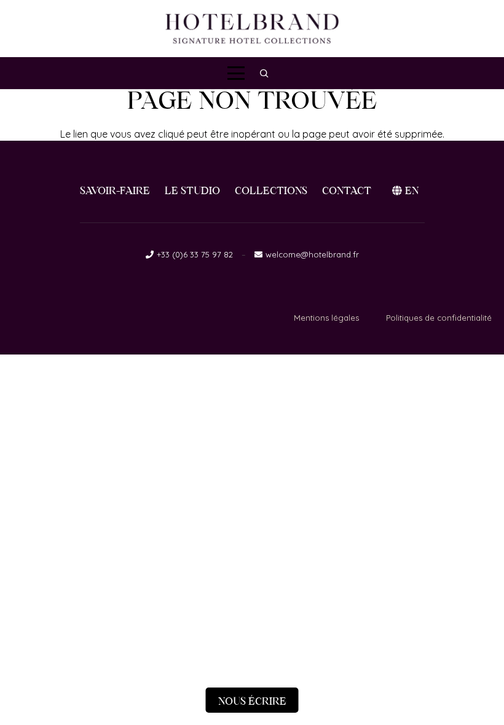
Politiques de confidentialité (439, 318)
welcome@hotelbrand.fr (312, 254)
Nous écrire (252, 701)
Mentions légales (326, 318)
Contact (346, 190)
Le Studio (192, 190)
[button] (236, 73)
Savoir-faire (115, 190)
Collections (271, 190)
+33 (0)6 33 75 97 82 (195, 254)
